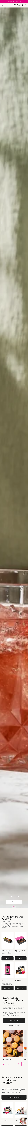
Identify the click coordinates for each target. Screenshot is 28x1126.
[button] (2, 5)
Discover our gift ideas (14, 1097)
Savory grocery (14, 1020)
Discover (14, 902)
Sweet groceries (14, 1025)
